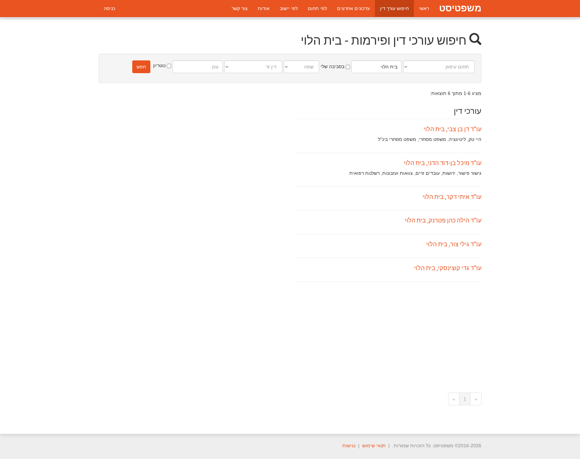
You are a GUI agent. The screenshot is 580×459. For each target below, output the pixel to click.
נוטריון (160, 65)
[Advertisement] (388, 332)
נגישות (348, 445)
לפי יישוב (289, 8)
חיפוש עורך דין (394, 8)
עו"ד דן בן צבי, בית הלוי (452, 128)
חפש (141, 66)
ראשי (424, 8)
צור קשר (240, 8)
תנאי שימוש (374, 445)
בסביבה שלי (333, 66)
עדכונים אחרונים (353, 8)
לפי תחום (317, 8)
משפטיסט (460, 8)
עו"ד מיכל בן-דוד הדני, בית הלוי (442, 162)
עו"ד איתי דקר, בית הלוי (452, 196)
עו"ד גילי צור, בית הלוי (453, 244)
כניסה (109, 8)
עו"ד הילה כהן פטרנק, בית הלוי (443, 220)
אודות (264, 8)
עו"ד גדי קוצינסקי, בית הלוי (447, 267)
